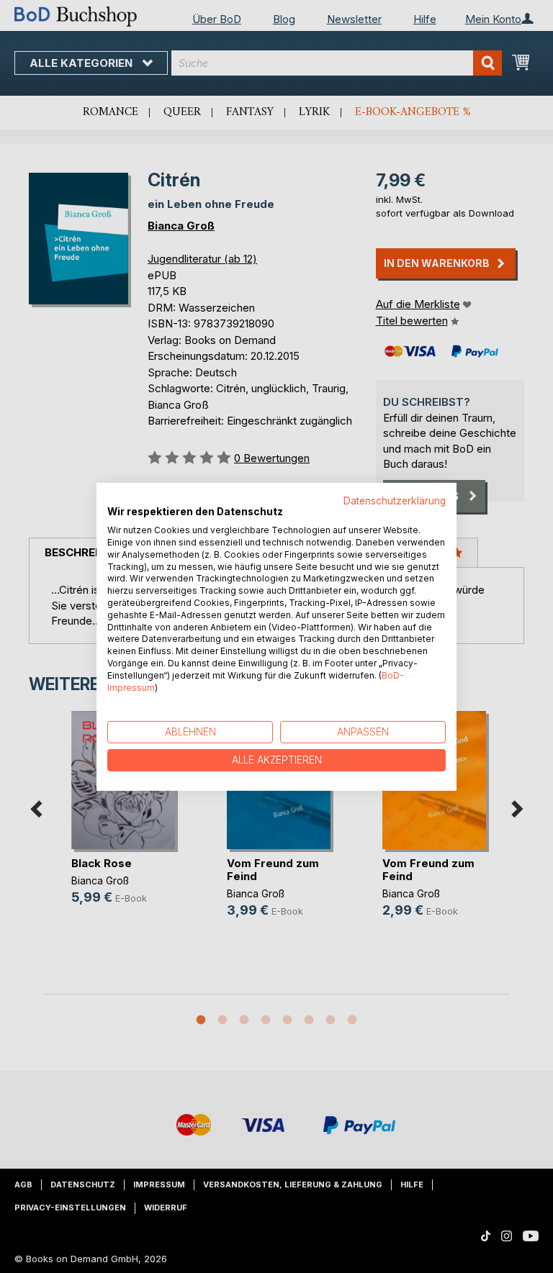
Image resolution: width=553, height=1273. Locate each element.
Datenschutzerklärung (394, 500)
